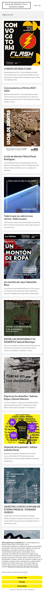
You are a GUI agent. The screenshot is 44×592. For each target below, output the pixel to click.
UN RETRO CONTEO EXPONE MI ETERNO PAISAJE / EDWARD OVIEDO (22, 509)
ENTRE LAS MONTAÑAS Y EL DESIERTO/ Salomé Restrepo (20, 340)
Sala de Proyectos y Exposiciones (16, 5)
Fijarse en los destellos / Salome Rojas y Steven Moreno (21, 397)
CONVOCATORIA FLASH (17, 68)
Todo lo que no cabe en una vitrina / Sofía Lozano (18, 217)
